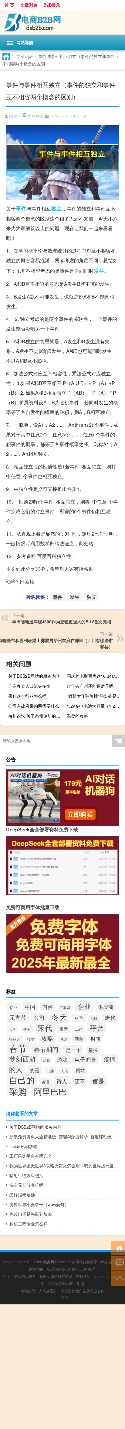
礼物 (51, 1070)
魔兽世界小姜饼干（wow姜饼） (39, 1204)
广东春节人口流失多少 (29, 686)
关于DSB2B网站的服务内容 (34, 676)
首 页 (9, 5)
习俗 (47, 1006)
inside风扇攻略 (23, 1146)
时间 (95, 1039)
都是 (98, 1080)
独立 (56, 208)
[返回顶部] (118, 1278)
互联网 (65, 1007)
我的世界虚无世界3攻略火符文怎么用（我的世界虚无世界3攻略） (64, 1166)
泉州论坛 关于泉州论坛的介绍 (36, 716)
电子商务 (85, 1059)
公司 (39, 1017)
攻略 (47, 1038)
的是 (34, 1070)
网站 (80, 1070)
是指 (92, 1049)
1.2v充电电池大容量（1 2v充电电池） (95, 706)
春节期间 (46, 1049)
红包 (65, 1070)
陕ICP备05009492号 (79, 1268)
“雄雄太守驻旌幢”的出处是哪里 (95, 696)
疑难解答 (53, 1268)
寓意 (63, 1029)
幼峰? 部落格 (20, 581)
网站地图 (36, 1268)
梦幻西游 (22, 1058)
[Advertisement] (62, 1366)
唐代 (110, 1017)
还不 (80, 1081)
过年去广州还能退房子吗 (90, 686)
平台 (97, 1028)
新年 (79, 1039)
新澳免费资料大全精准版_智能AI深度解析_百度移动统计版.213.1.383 (64, 1137)
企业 (84, 1006)
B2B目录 (51, 5)
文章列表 (28, 5)
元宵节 (17, 1017)
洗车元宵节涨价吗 (26, 1185)
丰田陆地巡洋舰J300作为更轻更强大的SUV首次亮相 (61, 621)
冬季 (78, 1018)
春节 (18, 1048)
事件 (21, 208)
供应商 (105, 1006)
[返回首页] (118, 1247)
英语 (45, 1081)
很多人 (14, 1039)
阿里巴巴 (50, 1091)
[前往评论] (118, 1263)
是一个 (73, 1049)
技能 (30, 1039)
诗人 (61, 1081)
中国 (30, 1006)
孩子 (26, 1029)
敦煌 (64, 1039)
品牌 (94, 1018)
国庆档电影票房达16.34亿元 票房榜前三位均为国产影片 (95, 676)
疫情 (109, 1059)
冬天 (59, 1016)
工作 (79, 1029)
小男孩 (62, 1297)
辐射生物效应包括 (26, 1175)
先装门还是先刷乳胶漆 (30, 1214)
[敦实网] (62, 22)
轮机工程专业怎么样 (28, 1224)
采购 (18, 1091)
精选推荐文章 (111, 1261)
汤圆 (46, 1060)
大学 (12, 1029)
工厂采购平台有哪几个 (30, 1156)
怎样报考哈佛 (22, 1195)
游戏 (62, 1059)
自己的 (22, 1080)
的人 (15, 1069)
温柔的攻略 (77, 716)
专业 (13, 1007)
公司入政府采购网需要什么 (33, 706)
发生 (99, 271)
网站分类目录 (86, 1261)
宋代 (45, 1028)
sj (20, 116)
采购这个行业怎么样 (27, 696)
